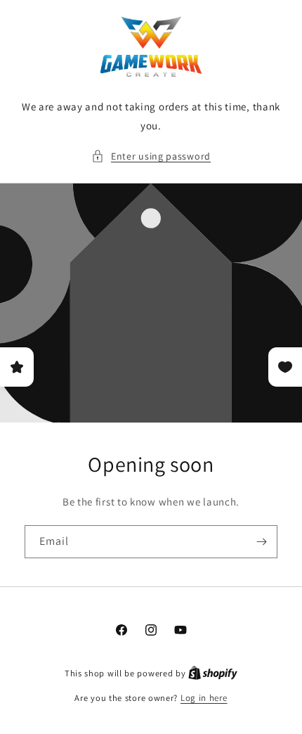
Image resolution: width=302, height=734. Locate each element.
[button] (151, 156)
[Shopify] (212, 673)
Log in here (204, 698)
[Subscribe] (261, 541)
